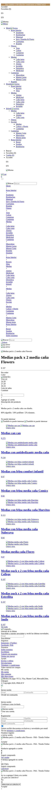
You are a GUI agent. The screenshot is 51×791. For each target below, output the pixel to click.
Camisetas (20, 55)
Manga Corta (21, 79)
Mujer (8, 28)
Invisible (19, 66)
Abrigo (18, 64)
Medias (14, 57)
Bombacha (20, 146)
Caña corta (20, 62)
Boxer (18, 142)
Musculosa (20, 75)
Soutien (19, 144)
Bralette (19, 44)
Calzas (18, 50)
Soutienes (19, 33)
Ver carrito (5, 757)
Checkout (5, 769)
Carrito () (10, 155)
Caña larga (20, 59)
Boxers (18, 88)
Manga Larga (21, 77)
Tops (18, 48)
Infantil (9, 108)
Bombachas (20, 35)
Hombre (9, 84)
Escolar (14, 122)
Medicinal (20, 71)
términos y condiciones (16, 731)
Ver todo (4, 627)
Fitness (13, 46)
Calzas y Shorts (22, 126)
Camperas (20, 53)
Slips (18, 91)
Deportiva (20, 68)
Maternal (19, 37)
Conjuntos (20, 41)
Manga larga (21, 138)
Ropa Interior (16, 30)
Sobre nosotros (12, 335)
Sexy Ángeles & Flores (25, 39)
